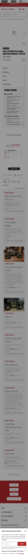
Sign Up (22, 543)
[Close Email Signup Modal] (25, 531)
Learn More (21, 553)
